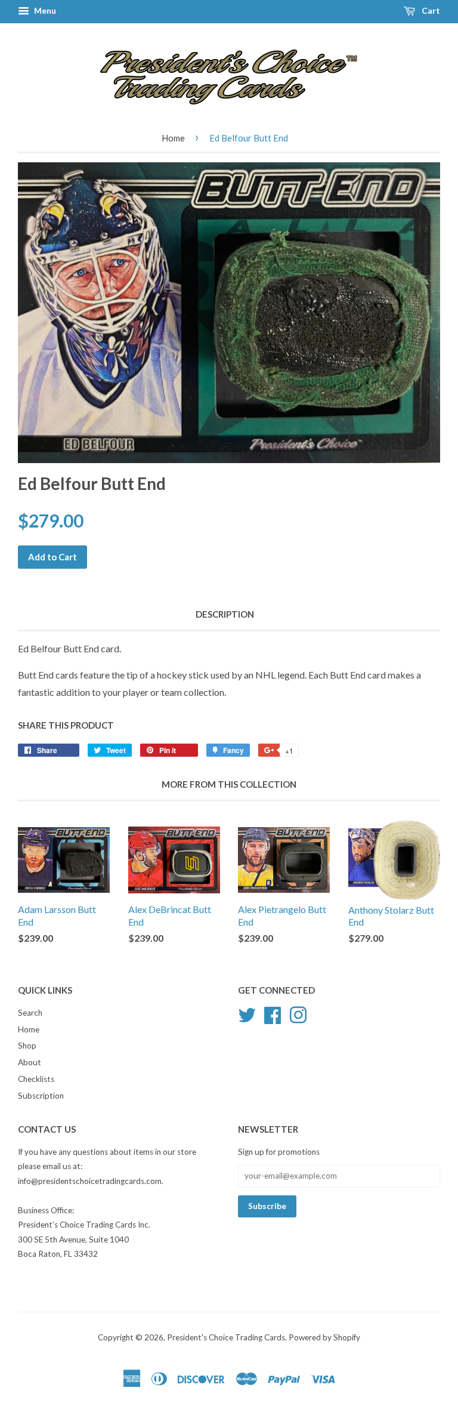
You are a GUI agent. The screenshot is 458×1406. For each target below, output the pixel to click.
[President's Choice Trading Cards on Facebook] (272, 1013)
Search (30, 1013)
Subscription (41, 1095)
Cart (430, 10)
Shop (27, 1045)
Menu (44, 10)
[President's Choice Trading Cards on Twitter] (247, 1013)
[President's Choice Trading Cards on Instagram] (298, 1013)
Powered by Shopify (324, 1337)
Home (173, 137)
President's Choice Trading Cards (226, 1337)
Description (225, 614)
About (29, 1062)
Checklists (36, 1079)
